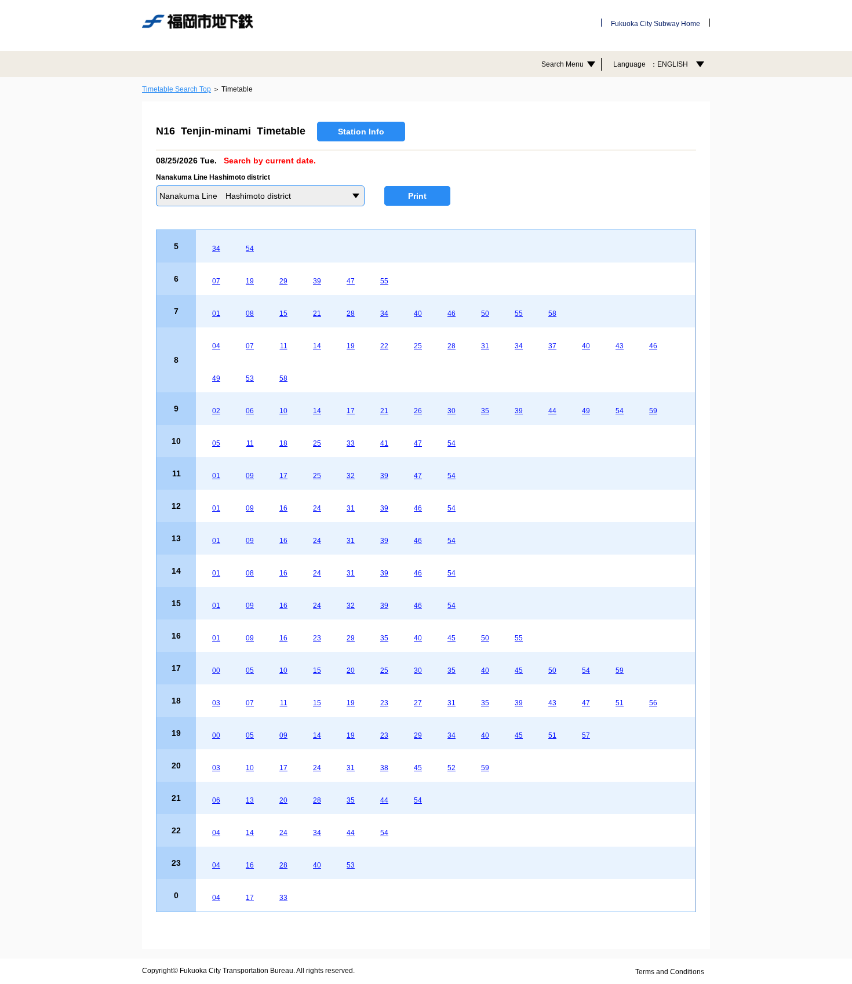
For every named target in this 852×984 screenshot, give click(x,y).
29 (283, 281)
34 (216, 249)
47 (351, 281)
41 (384, 443)
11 (283, 346)
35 (485, 411)
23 (317, 638)
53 (250, 378)
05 (216, 443)
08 (250, 313)
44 (552, 411)
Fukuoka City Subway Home (655, 24)
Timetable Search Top (176, 89)
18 (283, 443)
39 (317, 281)
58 (552, 313)
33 (351, 443)
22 (384, 346)
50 (485, 313)
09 (250, 476)
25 (418, 346)
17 (351, 411)
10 (283, 411)
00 (216, 670)
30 (451, 411)
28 (351, 313)
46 (451, 313)
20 (351, 670)
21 (317, 313)
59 (653, 411)
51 (620, 703)
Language (650, 64)
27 (418, 703)
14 (317, 346)
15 (283, 313)
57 (586, 735)
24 (317, 508)
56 (653, 703)
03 (216, 703)
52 (451, 768)
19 (250, 281)
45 (451, 638)
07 (216, 281)
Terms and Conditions (669, 972)
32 (351, 476)
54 (250, 249)
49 (216, 378)
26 (418, 411)
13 (250, 800)
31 (485, 346)
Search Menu (562, 64)
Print (417, 196)
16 (283, 508)
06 (250, 411)
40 (418, 313)
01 (216, 313)
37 (552, 346)
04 (216, 346)
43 (620, 346)
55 (384, 281)
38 (384, 768)
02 (216, 411)
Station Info (361, 131)
